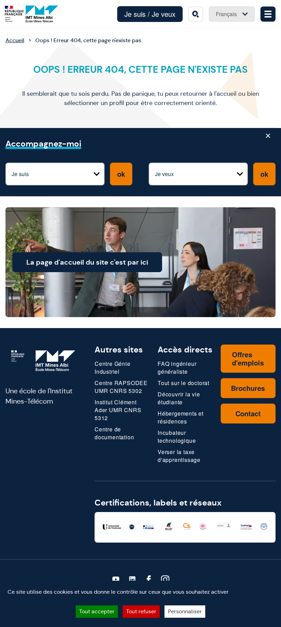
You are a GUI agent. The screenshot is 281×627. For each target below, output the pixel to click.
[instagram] (165, 580)
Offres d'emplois (248, 358)
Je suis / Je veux (149, 14)
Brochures (248, 388)
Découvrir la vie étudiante (179, 398)
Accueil (14, 40)
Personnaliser (185, 611)
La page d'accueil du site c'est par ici (87, 262)
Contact (248, 413)
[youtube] (116, 580)
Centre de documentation (114, 433)
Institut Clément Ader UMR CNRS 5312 (118, 410)
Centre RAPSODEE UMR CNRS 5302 (121, 387)
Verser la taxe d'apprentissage (179, 456)
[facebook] (149, 580)
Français (226, 14)
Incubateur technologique (177, 436)
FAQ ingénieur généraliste (177, 367)
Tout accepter (96, 611)
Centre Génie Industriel (113, 367)
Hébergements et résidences (181, 417)
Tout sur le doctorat (183, 383)
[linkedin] (132, 580)
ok (121, 174)
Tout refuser (141, 611)
